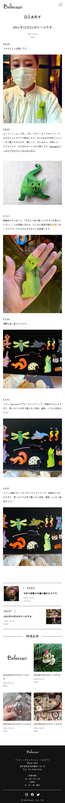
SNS (32, 37)
